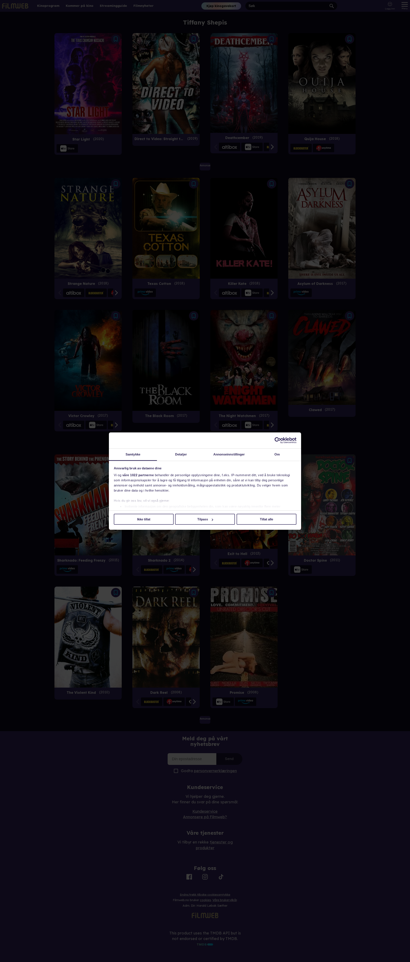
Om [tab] (277, 454)
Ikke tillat (143, 519)
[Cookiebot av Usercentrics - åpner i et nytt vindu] (277, 440)
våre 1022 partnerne (138, 475)
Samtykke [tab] (133, 454)
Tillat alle (266, 519)
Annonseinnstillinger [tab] (229, 454)
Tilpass (202, 519)
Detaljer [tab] (181, 454)
